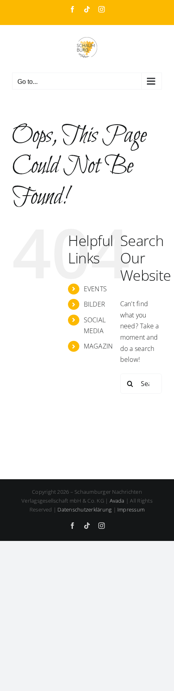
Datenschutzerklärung (84, 509)
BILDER (94, 304)
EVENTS (95, 288)
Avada (117, 500)
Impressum (130, 509)
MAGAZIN (98, 346)
